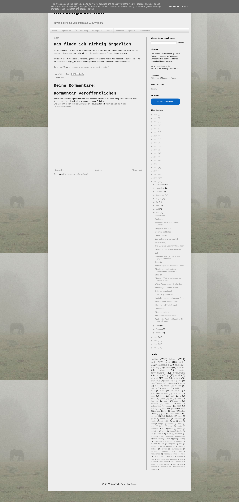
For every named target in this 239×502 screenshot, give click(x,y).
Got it (185, 6)
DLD (163, 416)
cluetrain (164, 451)
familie (167, 362)
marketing (154, 431)
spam (180, 446)
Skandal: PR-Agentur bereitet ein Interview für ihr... (168, 279)
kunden (153, 421)
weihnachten (156, 406)
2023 (156, 125)
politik (154, 359)
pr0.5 (163, 456)
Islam (169, 434)
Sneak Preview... (162, 235)
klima (173, 411)
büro (181, 459)
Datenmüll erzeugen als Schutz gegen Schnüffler (167, 257)
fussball (170, 436)
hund (152, 426)
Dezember (160, 184)
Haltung (154, 449)
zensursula (158, 441)
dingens (153, 461)
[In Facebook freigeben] (80, 74)
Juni (158, 206)
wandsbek (154, 469)
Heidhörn (120, 31)
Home (54, 31)
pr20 (175, 439)
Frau (171, 391)
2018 (156, 143)
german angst (163, 461)
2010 (156, 171)
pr (69, 67)
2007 (156, 181)
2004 (156, 344)
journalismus (165, 419)
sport (183, 409)
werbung (164, 393)
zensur (160, 434)
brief (181, 464)
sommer (154, 416)
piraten (174, 409)
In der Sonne (160, 216)
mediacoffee (155, 454)
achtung (154, 409)
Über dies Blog (81, 31)
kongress (171, 444)
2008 (156, 178)
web (178, 403)
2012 (156, 164)
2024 (156, 122)
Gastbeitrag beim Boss (164, 294)
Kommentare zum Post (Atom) (75, 174)
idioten (63, 77)
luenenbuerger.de (163, 66)
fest (173, 451)
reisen (153, 391)
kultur (153, 396)
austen (174, 459)
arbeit (177, 375)
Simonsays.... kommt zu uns (166, 288)
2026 (156, 115)
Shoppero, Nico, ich (163, 228)
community (154, 466)
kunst (153, 424)
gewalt (153, 419)
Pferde (109, 31)
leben (172, 359)
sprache (154, 388)
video (179, 398)
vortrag (157, 411)
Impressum (66, 31)
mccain (161, 464)
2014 (156, 157)
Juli (157, 202)
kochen (182, 411)
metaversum (86, 67)
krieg (156, 413)
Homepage (97, 31)
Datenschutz (144, 31)
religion (178, 386)
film (165, 411)
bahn (171, 416)
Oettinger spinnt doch (163, 291)
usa (180, 421)
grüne (178, 365)
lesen (162, 396)
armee (169, 441)
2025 (156, 118)
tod (174, 421)
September (160, 195)
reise (179, 391)
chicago (154, 451)
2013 (156, 160)
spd (152, 383)
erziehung (154, 403)
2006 (156, 337)
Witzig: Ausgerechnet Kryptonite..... (169, 284)
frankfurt (154, 444)
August (159, 198)
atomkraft (178, 434)
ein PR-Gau (62, 61)
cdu (166, 378)
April (158, 213)
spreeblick (97, 67)
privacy (162, 446)
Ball (156, 253)
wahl (160, 383)
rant (164, 413)
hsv (180, 451)
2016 (156, 150)
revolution (166, 388)
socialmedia (179, 373)
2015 (156, 153)
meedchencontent (170, 454)
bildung (162, 391)
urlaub (166, 386)
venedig (180, 456)
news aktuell (158, 439)
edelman (181, 367)
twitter (182, 383)
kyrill (180, 444)
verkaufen (154, 429)
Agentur (131, 31)
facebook (177, 393)
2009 (156, 174)
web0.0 (106, 67)
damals (179, 441)
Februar (159, 329)
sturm (172, 431)
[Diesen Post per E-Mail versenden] (72, 74)
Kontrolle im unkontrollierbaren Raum (170, 298)
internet (154, 378)
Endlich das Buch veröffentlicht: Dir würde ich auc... (169, 320)
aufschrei (166, 459)
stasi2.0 (168, 403)
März (158, 326)
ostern (168, 439)
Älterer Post (137, 170)
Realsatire (159, 219)
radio (170, 426)
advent (170, 429)
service (171, 456)
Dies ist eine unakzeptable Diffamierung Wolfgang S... (167, 270)
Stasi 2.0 (158, 275)
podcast (154, 446)
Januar (159, 333)
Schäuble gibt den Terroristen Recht (169, 266)
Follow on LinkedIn (165, 102)
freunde (180, 429)
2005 (156, 341)
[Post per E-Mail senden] (67, 74)
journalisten (180, 436)
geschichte (168, 381)
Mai (157, 209)
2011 (156, 167)
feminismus (155, 381)
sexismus (171, 446)
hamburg (155, 367)
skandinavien (178, 466)
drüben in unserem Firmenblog (103, 53)
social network (175, 413)
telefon (179, 431)
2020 (156, 136)
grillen (172, 461)
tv (180, 396)
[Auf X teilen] (77, 74)
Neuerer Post (59, 170)
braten (164, 449)
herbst (164, 409)
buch (166, 401)
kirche (158, 375)
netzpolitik (164, 421)
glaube (162, 398)
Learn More (173, 6)
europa (160, 424)
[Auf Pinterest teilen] (82, 74)
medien (168, 367)
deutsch (177, 401)
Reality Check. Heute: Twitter (166, 302)
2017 (156, 146)
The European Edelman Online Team (170, 246)
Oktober (159, 192)
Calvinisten (159, 309)
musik (172, 396)
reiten (153, 393)
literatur (153, 464)
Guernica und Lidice (163, 232)
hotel (162, 444)
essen (168, 406)
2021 (156, 132)
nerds (183, 454)
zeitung (182, 439)
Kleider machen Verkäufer (165, 316)
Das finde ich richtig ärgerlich (166, 239)
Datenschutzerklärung (62, 106)
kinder (154, 362)
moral (164, 431)
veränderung (162, 365)
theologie (154, 401)
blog (156, 386)
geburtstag (171, 424)
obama (155, 456)
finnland (163, 466)
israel (161, 426)
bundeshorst (176, 449)
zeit (152, 434)
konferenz (178, 419)
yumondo (76, 67)
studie (179, 426)
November (160, 188)
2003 (156, 348)
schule (162, 370)
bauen (180, 416)
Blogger (134, 484)
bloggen (154, 436)
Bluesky (154, 89)
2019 (156, 139)
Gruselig (158, 262)
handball (180, 461)
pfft (170, 466)
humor (180, 424)
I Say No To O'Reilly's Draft (166, 305)
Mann (153, 398)
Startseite (98, 170)
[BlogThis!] (74, 74)
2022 (156, 129)
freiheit (177, 378)
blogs (162, 436)
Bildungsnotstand (162, 312)
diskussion (171, 383)
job (171, 398)
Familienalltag (160, 242)
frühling (178, 388)
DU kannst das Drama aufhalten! (168, 249)
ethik (179, 381)
